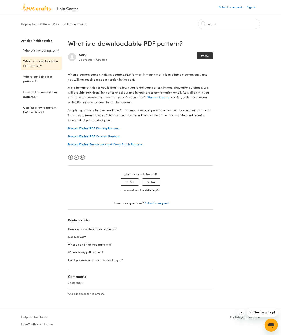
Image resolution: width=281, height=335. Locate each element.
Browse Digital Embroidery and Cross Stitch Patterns (105, 144)
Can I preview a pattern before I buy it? (39, 109)
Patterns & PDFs (49, 24)
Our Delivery (77, 236)
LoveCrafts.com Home (37, 324)
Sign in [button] (251, 7)
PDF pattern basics (75, 24)
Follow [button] (205, 55)
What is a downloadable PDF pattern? (40, 63)
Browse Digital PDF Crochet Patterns (94, 136)
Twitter (76, 157)
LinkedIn (82, 157)
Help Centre (28, 24)
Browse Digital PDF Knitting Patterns (93, 128)
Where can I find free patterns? (38, 78)
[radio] (130, 182)
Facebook (70, 157)
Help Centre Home (34, 317)
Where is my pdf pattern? (41, 50)
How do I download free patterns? (40, 94)
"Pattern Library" (158, 97)
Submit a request (230, 7)
